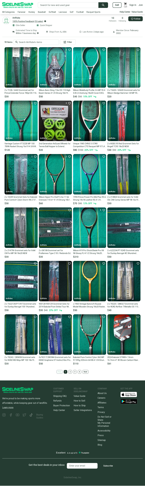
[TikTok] (31, 416)
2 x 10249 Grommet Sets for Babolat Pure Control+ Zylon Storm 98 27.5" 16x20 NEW (21, 198)
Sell (117, 5)
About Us (102, 393)
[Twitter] (24, 416)
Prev (59, 372)
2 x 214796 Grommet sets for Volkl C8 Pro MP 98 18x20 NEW (20, 251)
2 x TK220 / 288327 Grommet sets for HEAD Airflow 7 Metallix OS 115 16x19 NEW (122, 305)
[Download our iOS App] (131, 394)
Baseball (42, 12)
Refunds (57, 400)
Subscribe (108, 466)
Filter (69, 42)
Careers (101, 398)
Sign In (132, 5)
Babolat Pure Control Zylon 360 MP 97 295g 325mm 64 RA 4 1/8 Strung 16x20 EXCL (89, 358)
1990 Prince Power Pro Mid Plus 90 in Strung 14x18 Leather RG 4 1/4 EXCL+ (89, 198)
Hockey (31, 12)
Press (101, 435)
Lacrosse (63, 12)
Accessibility (104, 430)
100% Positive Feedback (23, 21)
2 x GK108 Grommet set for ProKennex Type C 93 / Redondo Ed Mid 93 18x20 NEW (54, 252)
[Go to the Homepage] (17, 5)
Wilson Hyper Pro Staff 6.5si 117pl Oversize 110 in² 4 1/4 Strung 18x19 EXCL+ (55, 198)
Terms (101, 407)
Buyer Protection (61, 405)
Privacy (101, 412)
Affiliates (102, 402)
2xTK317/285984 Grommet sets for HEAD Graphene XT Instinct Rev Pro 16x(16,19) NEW (55, 358)
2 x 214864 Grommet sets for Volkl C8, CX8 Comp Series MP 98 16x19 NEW (122, 198)
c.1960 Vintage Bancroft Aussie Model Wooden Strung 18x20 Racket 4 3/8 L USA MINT (89, 305)
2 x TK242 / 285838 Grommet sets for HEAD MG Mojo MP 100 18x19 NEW (20, 358)
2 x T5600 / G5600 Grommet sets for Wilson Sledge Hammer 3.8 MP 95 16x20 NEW (123, 91)
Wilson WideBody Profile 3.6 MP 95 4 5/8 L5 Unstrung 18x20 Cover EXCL (89, 91)
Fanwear (21, 12)
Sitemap (102, 440)
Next (85, 372)
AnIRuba (9, 85)
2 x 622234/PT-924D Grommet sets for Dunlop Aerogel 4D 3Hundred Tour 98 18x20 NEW (123, 252)
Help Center (125, 12)
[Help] (45, 21)
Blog (100, 444)
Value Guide (137, 12)
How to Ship (80, 405)
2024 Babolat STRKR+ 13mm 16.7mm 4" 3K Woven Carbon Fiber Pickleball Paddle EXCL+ (122, 358)
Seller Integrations (83, 410)
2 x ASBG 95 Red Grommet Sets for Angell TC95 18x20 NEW (123, 145)
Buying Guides (39, 416)
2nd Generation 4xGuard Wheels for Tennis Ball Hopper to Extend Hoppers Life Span (55, 145)
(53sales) (38, 21)
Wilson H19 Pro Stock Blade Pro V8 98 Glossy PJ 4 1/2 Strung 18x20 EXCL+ (88, 252)
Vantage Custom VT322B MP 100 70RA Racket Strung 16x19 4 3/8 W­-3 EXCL (21, 145)
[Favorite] (35, 49)
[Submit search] (103, 5)
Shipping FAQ (60, 396)
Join (140, 5)
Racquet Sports (93, 12)
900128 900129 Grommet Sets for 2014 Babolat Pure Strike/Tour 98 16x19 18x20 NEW (54, 305)
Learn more (7, 407)
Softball (52, 12)
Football (80, 12)
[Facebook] (10, 416)
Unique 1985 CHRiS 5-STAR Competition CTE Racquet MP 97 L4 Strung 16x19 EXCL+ (89, 145)
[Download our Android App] (131, 401)
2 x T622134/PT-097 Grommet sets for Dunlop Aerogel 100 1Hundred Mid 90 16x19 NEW (20, 305)
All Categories (8, 12)
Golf (71, 12)
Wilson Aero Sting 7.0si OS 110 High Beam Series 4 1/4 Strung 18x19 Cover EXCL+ (54, 91)
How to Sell (79, 400)
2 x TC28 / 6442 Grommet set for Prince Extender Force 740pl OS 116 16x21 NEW (20, 91)
